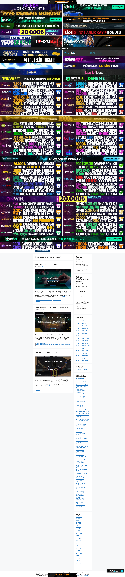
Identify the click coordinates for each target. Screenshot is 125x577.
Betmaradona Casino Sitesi (46, 352)
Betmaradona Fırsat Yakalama (82, 333)
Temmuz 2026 (79, 517)
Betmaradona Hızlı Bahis (81, 351)
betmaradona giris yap (82, 411)
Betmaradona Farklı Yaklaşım (82, 330)
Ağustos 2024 (79, 533)
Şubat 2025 (78, 523)
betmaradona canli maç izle (80, 395)
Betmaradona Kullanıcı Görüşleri (82, 326)
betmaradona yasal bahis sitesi (80, 479)
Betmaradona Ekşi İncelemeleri (82, 325)
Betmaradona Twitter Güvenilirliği (82, 340)
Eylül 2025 (78, 518)
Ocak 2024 (78, 545)
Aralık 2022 (78, 567)
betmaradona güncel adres (82, 419)
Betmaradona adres (81, 381)
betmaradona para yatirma (82, 446)
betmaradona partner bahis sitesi (80, 450)
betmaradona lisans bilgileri (80, 433)
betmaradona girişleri (78, 416)
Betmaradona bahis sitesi (82, 387)
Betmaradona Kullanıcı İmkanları (82, 336)
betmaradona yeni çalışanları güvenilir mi (63, 344)
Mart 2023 (78, 562)
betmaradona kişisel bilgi (79, 432)
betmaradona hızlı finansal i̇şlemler (50, 344)
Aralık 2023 (78, 547)
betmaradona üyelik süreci (80, 487)
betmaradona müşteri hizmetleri (81, 439)
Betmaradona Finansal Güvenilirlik (83, 345)
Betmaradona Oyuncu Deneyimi (82, 338)
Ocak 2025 (78, 525)
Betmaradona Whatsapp (82, 477)
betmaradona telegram (81, 469)
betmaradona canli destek (81, 393)
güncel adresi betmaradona (80, 498)
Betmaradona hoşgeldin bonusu (81, 425)
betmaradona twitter (82, 473)
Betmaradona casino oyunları (82, 400)
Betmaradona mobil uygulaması (82, 438)
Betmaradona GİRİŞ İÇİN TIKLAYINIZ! (62, 48)
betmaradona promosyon (81, 456)
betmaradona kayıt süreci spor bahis (80, 429)
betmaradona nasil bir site (82, 441)
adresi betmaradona (39, 300)
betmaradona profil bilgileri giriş (80, 455)
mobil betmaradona (80, 503)
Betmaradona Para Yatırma (80, 447)
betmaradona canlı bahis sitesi (81, 397)
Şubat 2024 (78, 543)
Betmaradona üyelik (81, 486)
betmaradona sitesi (80, 462)
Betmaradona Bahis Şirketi (81, 353)
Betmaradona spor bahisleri (81, 467)
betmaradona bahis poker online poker (81, 386)
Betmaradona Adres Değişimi (82, 343)
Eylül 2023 (78, 552)
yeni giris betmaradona (81, 507)
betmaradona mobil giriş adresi (81, 437)
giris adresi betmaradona (82, 492)
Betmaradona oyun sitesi (80, 443)
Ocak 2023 (78, 565)
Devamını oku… (63, 296)
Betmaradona (79, 335)
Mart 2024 (78, 542)
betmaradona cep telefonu (49, 389)
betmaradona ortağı (78, 442)
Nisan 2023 (78, 560)
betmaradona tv (79, 470)
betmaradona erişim (79, 406)
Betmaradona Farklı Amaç (81, 341)
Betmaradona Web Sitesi (81, 476)
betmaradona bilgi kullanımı (79, 389)
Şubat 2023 (78, 563)
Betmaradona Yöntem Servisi (82, 346)
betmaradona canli (81, 392)
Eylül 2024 (78, 532)
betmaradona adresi (81, 383)
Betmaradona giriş (82, 413)
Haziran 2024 (78, 537)
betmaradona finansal (79, 407)
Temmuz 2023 (79, 555)
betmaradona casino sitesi (57, 300)
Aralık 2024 (78, 527)
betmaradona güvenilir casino (79, 423)
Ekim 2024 (78, 530)
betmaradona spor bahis (79, 466)
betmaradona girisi (81, 409)
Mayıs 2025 (78, 522)
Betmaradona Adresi (80, 320)
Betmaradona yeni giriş (80, 483)
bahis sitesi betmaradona (81, 379)
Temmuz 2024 (79, 535)
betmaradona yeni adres (80, 480)
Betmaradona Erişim (80, 356)
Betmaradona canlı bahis (81, 396)
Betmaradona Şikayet (80, 488)
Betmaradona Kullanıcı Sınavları (82, 331)
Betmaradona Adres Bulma (81, 348)
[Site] (31, 85)
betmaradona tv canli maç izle (82, 471)
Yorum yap (38, 301)
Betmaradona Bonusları (80, 358)
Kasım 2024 (78, 528)
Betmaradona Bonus (81, 390)
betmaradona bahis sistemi (47, 300)
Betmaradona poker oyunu (80, 452)
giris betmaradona (79, 494)
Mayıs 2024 (78, 538)
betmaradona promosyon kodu (80, 458)
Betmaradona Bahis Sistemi (46, 264)
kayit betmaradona (80, 502)
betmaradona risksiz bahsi (79, 461)
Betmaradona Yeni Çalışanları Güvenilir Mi (51, 308)
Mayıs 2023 (78, 558)
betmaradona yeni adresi (82, 481)
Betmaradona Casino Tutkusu (82, 360)
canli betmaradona (57, 389)
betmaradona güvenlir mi (81, 424)
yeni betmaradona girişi (79, 506)
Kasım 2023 (78, 548)
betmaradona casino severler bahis (80, 401)
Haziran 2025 (78, 520)
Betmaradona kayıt (80, 428)
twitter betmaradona (80, 505)
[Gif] (62, 119)
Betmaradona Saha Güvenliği (82, 328)
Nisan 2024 (78, 540)
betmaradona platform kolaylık (80, 451)
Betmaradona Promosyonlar (40, 343)
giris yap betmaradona (81, 497)
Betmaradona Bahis (82, 385)
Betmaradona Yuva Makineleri (82, 355)
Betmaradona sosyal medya (81, 465)
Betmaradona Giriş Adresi (82, 415)
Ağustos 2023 (79, 553)
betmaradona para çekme (81, 448)
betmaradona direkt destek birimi (80, 405)
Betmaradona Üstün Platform (82, 350)
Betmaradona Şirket (79, 490)
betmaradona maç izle (80, 434)
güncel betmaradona (80, 499)
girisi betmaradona (80, 495)
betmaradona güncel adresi (82, 420)
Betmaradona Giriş (80, 321)
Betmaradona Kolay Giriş (81, 323)
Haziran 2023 (78, 557)
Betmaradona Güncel (80, 417)
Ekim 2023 (78, 550)
